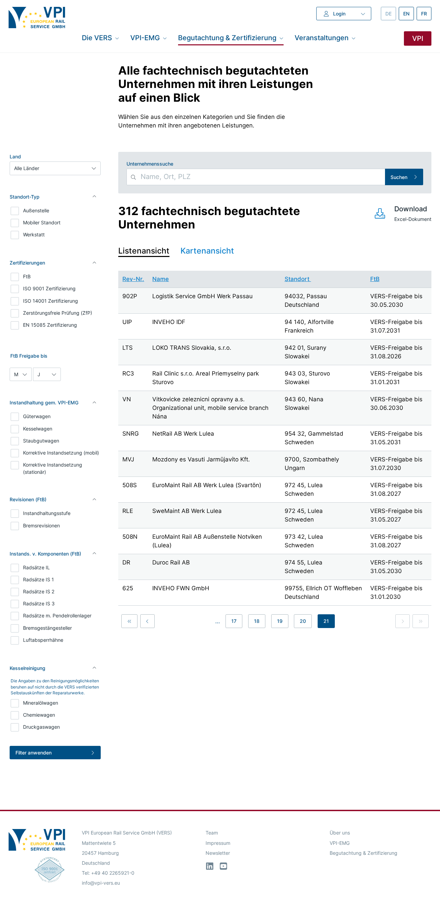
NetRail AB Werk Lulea (183, 433)
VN (126, 399)
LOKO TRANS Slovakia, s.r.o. (191, 347)
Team (212, 833)
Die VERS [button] (97, 38)
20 (303, 621)
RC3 (128, 373)
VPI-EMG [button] (145, 38)
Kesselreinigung (27, 668)
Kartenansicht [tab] (207, 251)
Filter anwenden (33, 752)
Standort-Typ (25, 197)
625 (127, 588)
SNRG (130, 433)
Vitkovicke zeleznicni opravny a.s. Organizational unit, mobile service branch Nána (210, 408)
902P (129, 296)
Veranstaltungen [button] (322, 38)
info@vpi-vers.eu (101, 883)
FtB (375, 279)
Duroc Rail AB (171, 562)
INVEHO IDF (168, 321)
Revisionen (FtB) (28, 499)
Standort (298, 279)
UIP (127, 321)
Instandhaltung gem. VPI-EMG (44, 402)
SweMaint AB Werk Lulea (187, 510)
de (390, 13)
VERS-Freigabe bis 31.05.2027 (396, 515)
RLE (127, 510)
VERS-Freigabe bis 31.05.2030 (396, 566)
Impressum (218, 843)
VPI (417, 38)
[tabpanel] (274, 450)
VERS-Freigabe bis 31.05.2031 (396, 438)
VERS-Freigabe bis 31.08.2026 (396, 352)
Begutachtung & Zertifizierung (363, 853)
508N (130, 536)
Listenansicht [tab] (143, 251)
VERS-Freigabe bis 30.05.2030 (396, 300)
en (408, 13)
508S (129, 485)
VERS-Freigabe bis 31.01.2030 (396, 592)
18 (257, 621)
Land (15, 156)
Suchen (398, 177)
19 (280, 621)
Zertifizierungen (27, 263)
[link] (402, 621)
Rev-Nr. (133, 279)
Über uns (340, 833)
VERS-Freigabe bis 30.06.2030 (396, 403)
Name (160, 279)
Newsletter (218, 853)
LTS (127, 347)
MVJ (128, 459)
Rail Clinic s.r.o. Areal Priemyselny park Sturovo (205, 377)
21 (326, 621)
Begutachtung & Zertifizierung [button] (227, 38)
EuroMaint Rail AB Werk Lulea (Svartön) (206, 485)
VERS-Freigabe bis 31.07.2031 (396, 326)
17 (233, 621)
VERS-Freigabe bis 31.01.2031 (396, 377)
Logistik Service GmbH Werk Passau (202, 296)
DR (126, 562)
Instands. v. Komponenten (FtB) (45, 554)
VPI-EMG (340, 843)
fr (426, 13)
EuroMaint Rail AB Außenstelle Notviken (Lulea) (207, 541)
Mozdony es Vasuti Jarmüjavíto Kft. (201, 459)
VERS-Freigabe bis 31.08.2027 (396, 489)
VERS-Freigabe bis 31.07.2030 (396, 463)
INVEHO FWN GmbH (180, 588)
